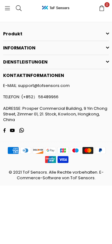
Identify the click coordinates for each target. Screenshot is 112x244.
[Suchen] (18, 8)
